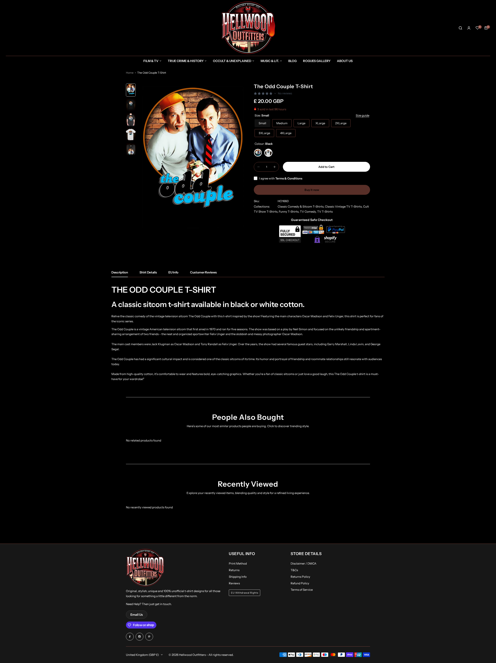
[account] (469, 28)
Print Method (238, 563)
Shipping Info (238, 577)
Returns (234, 570)
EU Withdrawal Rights (244, 592)
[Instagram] (139, 637)
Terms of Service (302, 589)
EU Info (173, 272)
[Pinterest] (149, 637)
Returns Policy (300, 577)
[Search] (460, 28)
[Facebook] (130, 637)
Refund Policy (300, 583)
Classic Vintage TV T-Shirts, (344, 206)
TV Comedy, (308, 211)
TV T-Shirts (325, 211)
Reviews (234, 583)
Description (119, 272)
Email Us (136, 614)
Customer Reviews (203, 272)
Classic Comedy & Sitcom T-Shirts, (301, 206)
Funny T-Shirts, (289, 211)
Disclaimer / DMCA (303, 563)
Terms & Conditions (288, 178)
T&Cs (294, 570)
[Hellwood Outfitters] (248, 28)
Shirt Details (148, 272)
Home (129, 72)
